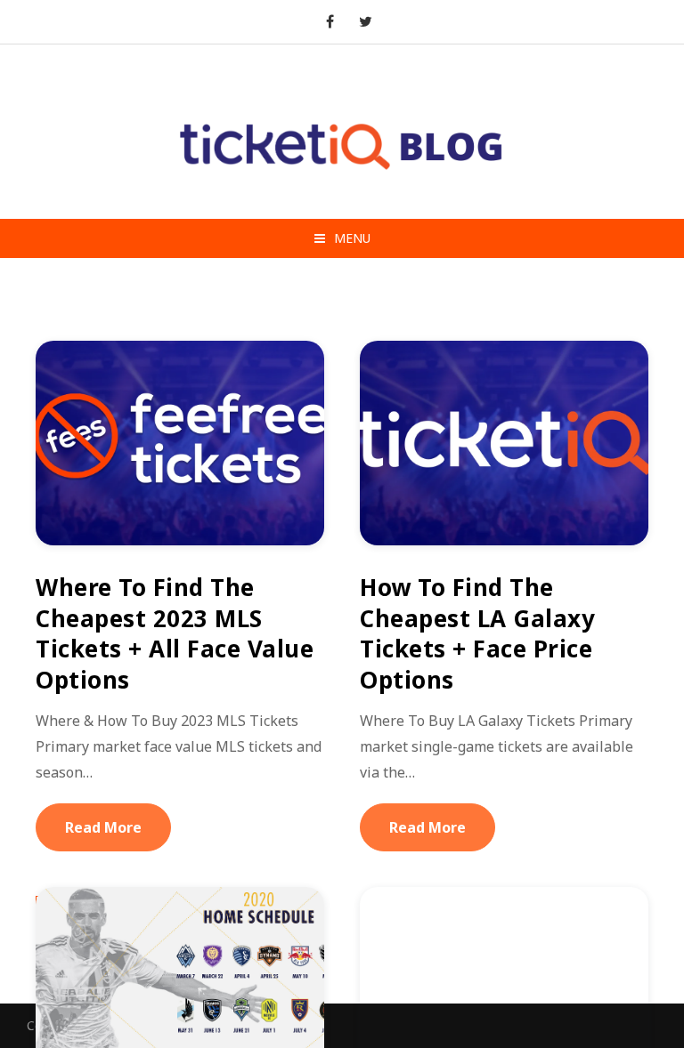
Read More (103, 827)
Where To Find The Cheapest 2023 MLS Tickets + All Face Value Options (175, 633)
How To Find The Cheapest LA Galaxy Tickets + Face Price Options (477, 633)
